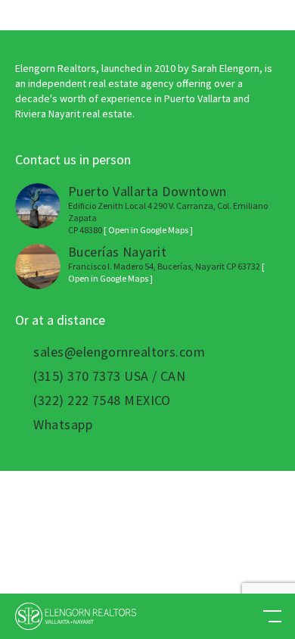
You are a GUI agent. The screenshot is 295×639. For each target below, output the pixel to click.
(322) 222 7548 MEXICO (101, 400)
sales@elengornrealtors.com (119, 352)
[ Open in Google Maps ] (148, 229)
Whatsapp (62, 424)
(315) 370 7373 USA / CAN (109, 376)
